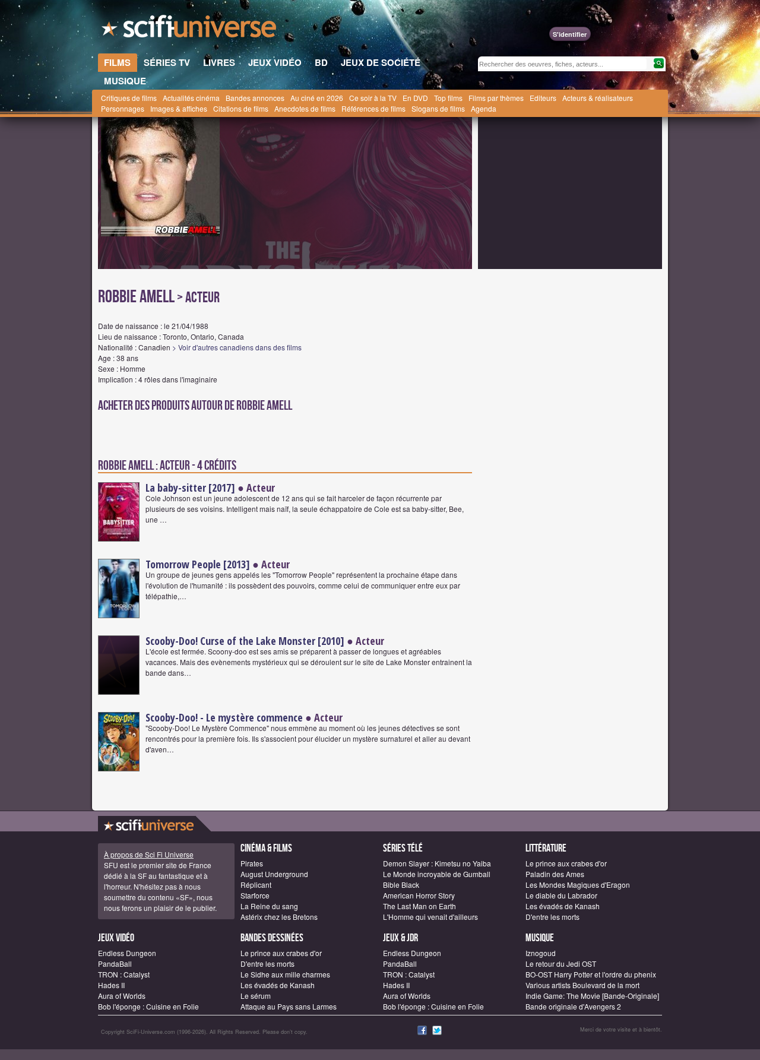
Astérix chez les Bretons (279, 917)
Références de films (373, 108)
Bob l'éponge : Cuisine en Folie (148, 1006)
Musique (539, 938)
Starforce (255, 895)
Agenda (483, 108)
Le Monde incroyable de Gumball (436, 874)
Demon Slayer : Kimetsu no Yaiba (437, 863)
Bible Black (401, 884)
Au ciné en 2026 (316, 98)
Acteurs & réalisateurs (597, 98)
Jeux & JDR (400, 938)
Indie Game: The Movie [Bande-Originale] (592, 996)
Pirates (251, 863)
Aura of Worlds (121, 996)
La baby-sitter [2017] (190, 487)
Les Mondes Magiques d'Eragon (577, 884)
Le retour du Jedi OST (560, 963)
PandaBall (115, 963)
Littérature (545, 848)
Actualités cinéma (191, 98)
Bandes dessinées (271, 938)
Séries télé (403, 848)
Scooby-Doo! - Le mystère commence (224, 717)
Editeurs (543, 98)
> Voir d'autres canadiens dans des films (237, 347)
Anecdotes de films (304, 108)
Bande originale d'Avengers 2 (573, 1006)
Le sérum (255, 996)
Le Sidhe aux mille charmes (285, 974)
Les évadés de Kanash (562, 906)
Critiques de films (129, 98)
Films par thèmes (496, 98)
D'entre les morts (552, 917)
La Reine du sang (269, 906)
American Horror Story (419, 895)
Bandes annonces (255, 98)
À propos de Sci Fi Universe (149, 854)
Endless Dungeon (127, 953)
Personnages (122, 108)
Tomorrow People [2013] (197, 564)
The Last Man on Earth (419, 906)
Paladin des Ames (554, 874)
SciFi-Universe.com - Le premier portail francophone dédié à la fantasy (190, 30)
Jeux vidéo (116, 938)
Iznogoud (540, 953)
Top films (448, 98)
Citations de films (240, 108)
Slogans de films (438, 108)
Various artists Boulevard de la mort (582, 985)
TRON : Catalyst (124, 974)
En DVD (415, 98)
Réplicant (255, 884)
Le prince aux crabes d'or (566, 863)
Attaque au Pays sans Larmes (288, 1006)
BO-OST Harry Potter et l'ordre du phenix (590, 974)
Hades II (111, 985)
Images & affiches (178, 108)
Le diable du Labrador (561, 895)
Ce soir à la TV (373, 98)
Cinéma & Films (266, 848)
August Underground (274, 874)
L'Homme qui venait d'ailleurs (430, 917)
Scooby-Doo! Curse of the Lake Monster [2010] (244, 641)
